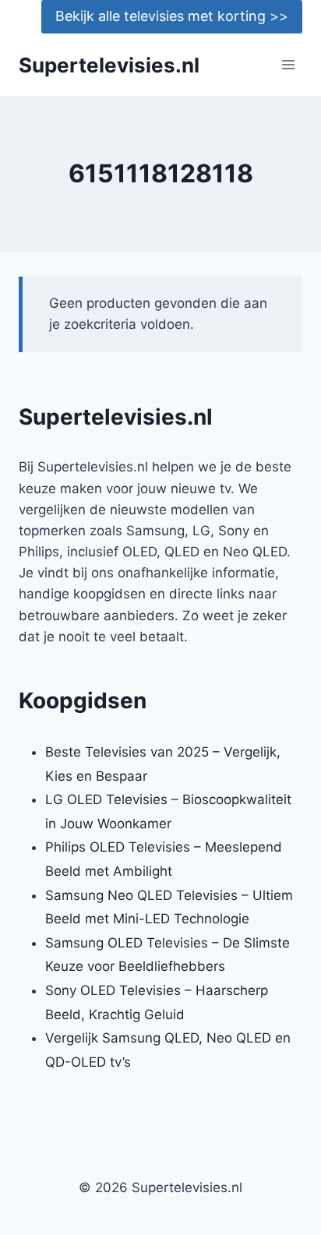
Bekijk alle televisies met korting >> (171, 16)
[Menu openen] (287, 65)
